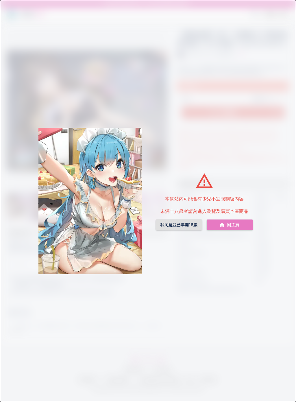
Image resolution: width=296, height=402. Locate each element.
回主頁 (233, 224)
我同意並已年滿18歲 (178, 224)
